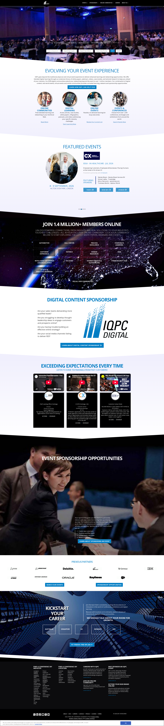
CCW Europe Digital (37, 681)
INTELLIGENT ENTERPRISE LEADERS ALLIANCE (44, 262)
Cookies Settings (90, 718)
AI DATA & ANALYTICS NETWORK (44, 271)
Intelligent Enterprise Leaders (45, 681)
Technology (45, 696)
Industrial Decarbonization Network (47, 677)
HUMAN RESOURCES (94, 253)
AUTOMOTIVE (44, 243)
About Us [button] (124, 3)
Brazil (60, 672)
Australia (61, 671)
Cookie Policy (38, 724)
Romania (70, 676)
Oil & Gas (45, 687)
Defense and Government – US (37, 699)
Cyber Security (37, 693)
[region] (82, 723)
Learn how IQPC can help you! (82, 87)
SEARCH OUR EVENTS (54, 585)
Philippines (70, 672)
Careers (117, 3)
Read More (44, 122)
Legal (44, 684)
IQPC (70, 713)
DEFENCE (69, 252)
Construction (37, 686)
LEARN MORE (86, 677)
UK (82, 629)
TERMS (100, 713)
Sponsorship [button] (93, 3)
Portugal (70, 674)
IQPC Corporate (46, 674)
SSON (44, 693)
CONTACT (81, 713)
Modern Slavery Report (76, 718)
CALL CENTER (69, 243)
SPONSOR (121, 190)
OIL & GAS (69, 261)
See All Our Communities (83, 281)
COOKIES (94, 713)
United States (71, 682)
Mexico (60, 681)
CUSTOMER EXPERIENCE (44, 253)
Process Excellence (45, 691)
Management (46, 685)
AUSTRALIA (49, 629)
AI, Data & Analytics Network (36, 672)
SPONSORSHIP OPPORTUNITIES (109, 585)
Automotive (36, 679)
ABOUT (65, 713)
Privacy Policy (95, 717)
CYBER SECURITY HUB (119, 261)
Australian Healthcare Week (36, 676)
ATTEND (44, 416)
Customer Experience (36, 691)
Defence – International (37, 696)
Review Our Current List (94, 122)
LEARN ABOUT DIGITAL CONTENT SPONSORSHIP (81, 345)
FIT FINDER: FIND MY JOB (81, 645)
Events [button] (84, 3)
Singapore (70, 677)
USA (114, 629)
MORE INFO (105, 190)
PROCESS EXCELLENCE (94, 244)
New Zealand (71, 671)
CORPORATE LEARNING (119, 244)
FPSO (35, 703)
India (60, 676)
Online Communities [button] (106, 3)
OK (126, 723)
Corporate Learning (36, 688)
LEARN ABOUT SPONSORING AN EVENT (94, 541)
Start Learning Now (69, 124)
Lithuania (61, 677)
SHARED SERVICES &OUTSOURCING (94, 262)
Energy (35, 702)
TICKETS (89, 190)
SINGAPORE (65, 629)
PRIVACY (88, 713)
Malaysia (61, 679)
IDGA (119, 252)
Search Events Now (119, 122)
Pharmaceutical (46, 689)
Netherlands (62, 682)
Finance (44, 671)
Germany (61, 674)
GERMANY (98, 629)
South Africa (71, 679)
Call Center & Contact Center (37, 684)
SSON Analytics (46, 695)
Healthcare (45, 672)
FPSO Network (105, 173)
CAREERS (75, 713)
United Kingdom (72, 681)
